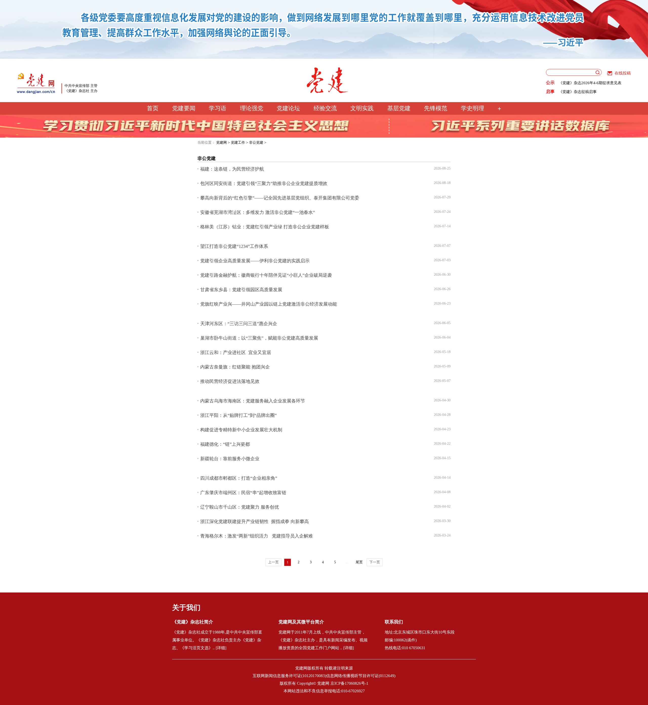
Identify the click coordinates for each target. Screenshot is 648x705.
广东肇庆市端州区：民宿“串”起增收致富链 (243, 492)
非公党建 (206, 158)
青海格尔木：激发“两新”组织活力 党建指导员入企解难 (256, 536)
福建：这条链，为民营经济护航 (232, 169)
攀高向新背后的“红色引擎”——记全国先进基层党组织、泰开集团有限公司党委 (279, 197)
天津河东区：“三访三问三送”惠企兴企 (238, 323)
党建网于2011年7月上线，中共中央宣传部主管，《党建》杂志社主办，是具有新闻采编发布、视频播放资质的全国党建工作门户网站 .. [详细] (323, 640)
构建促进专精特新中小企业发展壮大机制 (241, 429)
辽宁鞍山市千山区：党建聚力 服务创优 (239, 507)
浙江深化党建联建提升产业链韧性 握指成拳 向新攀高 (254, 521)
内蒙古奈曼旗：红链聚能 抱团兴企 (235, 366)
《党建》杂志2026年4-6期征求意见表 (590, 79)
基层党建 (399, 108)
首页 (152, 108)
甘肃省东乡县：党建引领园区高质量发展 (241, 289)
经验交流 (325, 108)
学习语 (217, 108)
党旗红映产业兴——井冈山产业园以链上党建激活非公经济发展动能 (268, 304)
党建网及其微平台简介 (301, 621)
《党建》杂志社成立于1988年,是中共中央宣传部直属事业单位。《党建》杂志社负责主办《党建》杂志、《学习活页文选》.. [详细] (217, 640)
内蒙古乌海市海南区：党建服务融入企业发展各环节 (252, 400)
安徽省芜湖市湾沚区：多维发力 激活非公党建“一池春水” (257, 212)
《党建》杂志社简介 (192, 621)
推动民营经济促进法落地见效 (229, 381)
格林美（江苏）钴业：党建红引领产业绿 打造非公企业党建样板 (264, 226)
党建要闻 (183, 108)
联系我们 (394, 621)
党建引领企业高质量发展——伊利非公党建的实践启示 (255, 260)
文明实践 (362, 108)
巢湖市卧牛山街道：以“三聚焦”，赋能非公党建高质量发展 (259, 338)
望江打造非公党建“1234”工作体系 (234, 246)
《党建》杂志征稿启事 (578, 88)
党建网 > (223, 142)
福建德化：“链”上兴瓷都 (225, 444)
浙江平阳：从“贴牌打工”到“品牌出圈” (238, 415)
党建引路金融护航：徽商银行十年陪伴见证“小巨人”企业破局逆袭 (266, 275)
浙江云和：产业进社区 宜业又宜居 (235, 352)
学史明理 (472, 108)
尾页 (359, 562)
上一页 (273, 562)
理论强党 (251, 108)
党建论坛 (288, 108)
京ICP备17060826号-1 (349, 683)
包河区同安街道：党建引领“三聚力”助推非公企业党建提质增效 (263, 183)
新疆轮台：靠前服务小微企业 (229, 458)
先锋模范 (435, 108)
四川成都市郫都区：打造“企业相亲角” (238, 478)
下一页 (374, 562)
